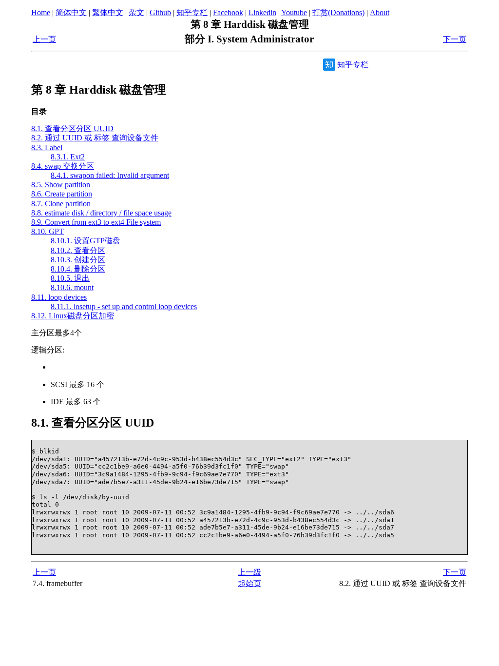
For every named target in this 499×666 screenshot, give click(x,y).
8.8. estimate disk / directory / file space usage (101, 213)
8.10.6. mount (72, 287)
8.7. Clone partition (61, 203)
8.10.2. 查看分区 (78, 250)
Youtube (294, 12)
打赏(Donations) (338, 12)
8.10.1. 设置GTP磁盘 (85, 240)
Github (160, 12)
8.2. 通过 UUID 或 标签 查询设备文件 (94, 138)
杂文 (136, 12)
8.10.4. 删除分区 (78, 269)
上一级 (249, 572)
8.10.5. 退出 (70, 278)
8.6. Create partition (61, 194)
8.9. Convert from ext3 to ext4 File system (96, 222)
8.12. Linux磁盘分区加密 (72, 316)
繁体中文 (107, 12)
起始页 (249, 583)
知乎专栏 (192, 12)
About (379, 12)
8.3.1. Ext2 (68, 157)
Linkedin (262, 12)
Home (40, 12)
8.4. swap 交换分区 (62, 166)
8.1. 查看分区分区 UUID (72, 128)
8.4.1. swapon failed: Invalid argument (110, 175)
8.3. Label (46, 147)
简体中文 (71, 12)
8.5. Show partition (60, 184)
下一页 (454, 39)
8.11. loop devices (59, 297)
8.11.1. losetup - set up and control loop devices (124, 306)
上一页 (44, 39)
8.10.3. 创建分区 (78, 259)
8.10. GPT (47, 231)
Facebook (228, 12)
